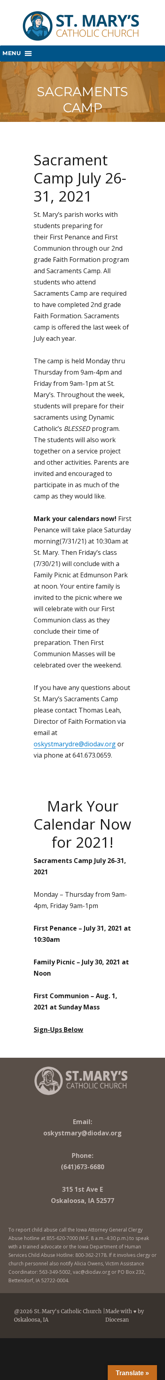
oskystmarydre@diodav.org (75, 743)
